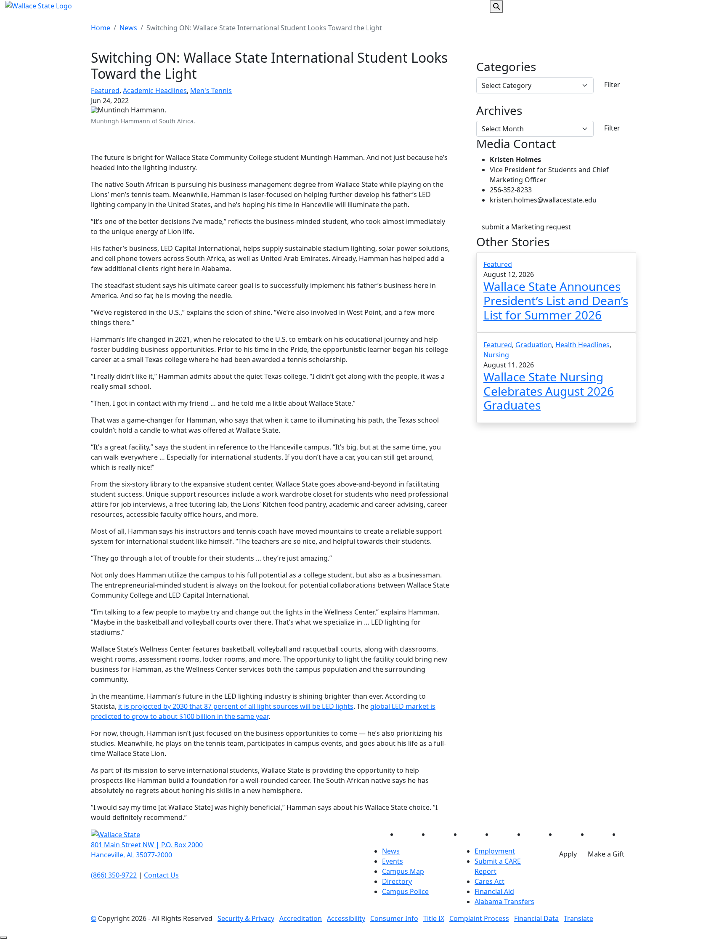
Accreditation (300, 918)
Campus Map (403, 871)
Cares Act (489, 881)
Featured (105, 90)
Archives (499, 111)
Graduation (533, 344)
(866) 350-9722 (114, 875)
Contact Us (161, 875)
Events (392, 861)
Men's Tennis (211, 90)
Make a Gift (606, 854)
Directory (397, 881)
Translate (578, 918)
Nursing (496, 354)
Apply (568, 854)
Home (100, 27)
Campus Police (405, 891)
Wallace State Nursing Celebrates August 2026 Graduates (548, 391)
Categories (506, 67)
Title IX (433, 918)
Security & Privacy (246, 918)
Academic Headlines (155, 90)
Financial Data (536, 918)
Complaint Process (479, 918)
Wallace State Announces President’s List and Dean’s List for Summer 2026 (555, 300)
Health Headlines (582, 344)
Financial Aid (494, 891)
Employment (495, 851)
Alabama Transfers (504, 901)
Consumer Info (394, 918)
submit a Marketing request (526, 226)
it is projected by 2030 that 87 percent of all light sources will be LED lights (235, 706)
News (128, 27)
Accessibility (346, 918)
